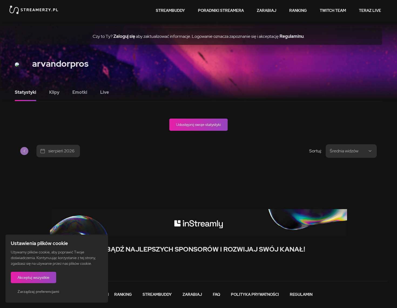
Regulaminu (292, 36)
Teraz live (370, 10)
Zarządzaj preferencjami (38, 291)
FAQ (216, 294)
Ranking (298, 10)
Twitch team (333, 10)
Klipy (54, 92)
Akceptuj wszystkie (33, 277)
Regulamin (301, 294)
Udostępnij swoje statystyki (198, 124)
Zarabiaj (266, 10)
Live (104, 92)
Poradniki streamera (221, 10)
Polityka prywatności (255, 294)
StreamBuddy (170, 10)
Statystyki (25, 92)
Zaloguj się (124, 36)
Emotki (79, 92)
